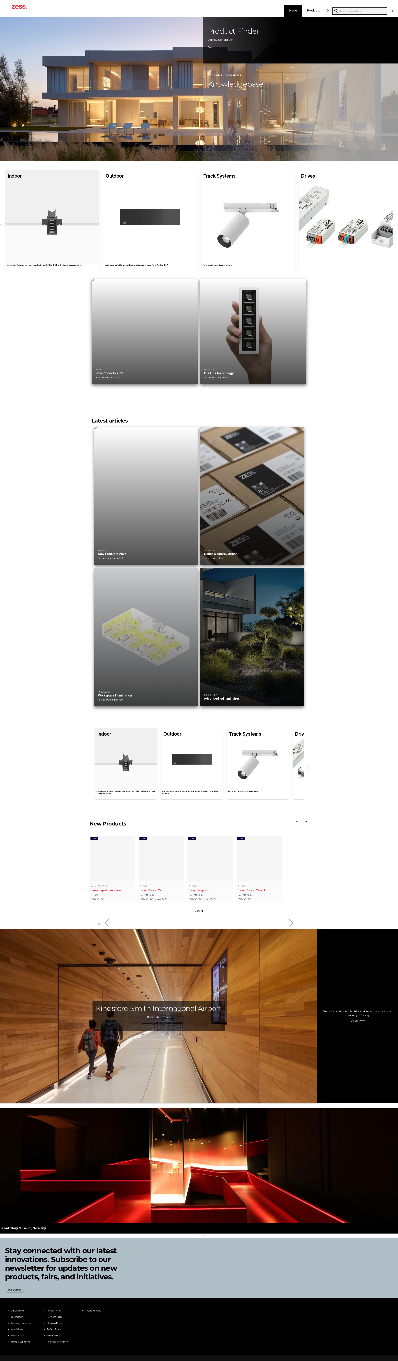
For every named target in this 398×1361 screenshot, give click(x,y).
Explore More (357, 1020)
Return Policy (53, 1335)
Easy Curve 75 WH (251, 890)
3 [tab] (203, 1235)
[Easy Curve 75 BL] (161, 859)
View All (199, 910)
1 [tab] (194, 1235)
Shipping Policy (54, 1323)
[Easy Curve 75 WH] (259, 859)
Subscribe (14, 1289)
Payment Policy (54, 1317)
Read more (158, 1024)
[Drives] (346, 217)
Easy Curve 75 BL (152, 890)
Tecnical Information (20, 1323)
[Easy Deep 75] (210, 859)
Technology (17, 1317)
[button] (394, 11)
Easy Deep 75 (198, 890)
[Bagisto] (23, 8)
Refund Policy (54, 1329)
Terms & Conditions (20, 1341)
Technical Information (57, 1341)
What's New (17, 1329)
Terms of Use (17, 1335)
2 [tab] (199, 1235)
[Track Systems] (248, 217)
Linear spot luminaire (106, 890)
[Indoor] (52, 217)
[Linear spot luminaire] (112, 859)
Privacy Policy (54, 1310)
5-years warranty (92, 1310)
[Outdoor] (150, 217)
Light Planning (18, 1310)
